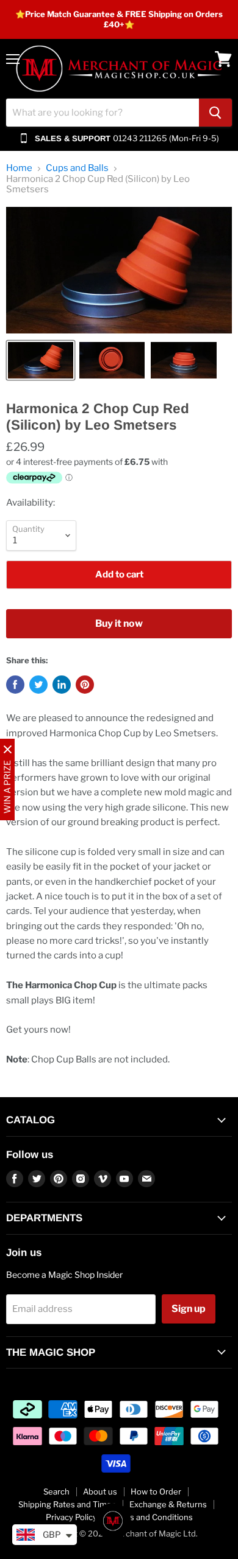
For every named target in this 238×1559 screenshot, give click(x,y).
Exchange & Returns (168, 1504)
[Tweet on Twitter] (38, 684)
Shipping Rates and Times (67, 1504)
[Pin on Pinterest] (85, 684)
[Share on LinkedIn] (61, 684)
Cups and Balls (77, 168)
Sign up (188, 1308)
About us (100, 1491)
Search (56, 1491)
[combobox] (102, 113)
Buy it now (119, 623)
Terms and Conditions (151, 1517)
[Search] (215, 113)
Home (19, 168)
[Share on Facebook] (15, 684)
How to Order (156, 1491)
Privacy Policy (71, 1517)
